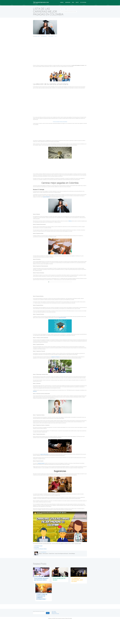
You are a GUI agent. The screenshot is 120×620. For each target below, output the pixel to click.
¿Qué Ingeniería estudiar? (38, 545)
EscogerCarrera (44, 36)
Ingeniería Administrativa (44, 454)
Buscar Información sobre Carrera (38, 611)
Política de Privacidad (55, 613)
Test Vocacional (83, 2)
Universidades (67, 2)
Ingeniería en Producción (55, 356)
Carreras (61, 2)
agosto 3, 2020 (37, 36)
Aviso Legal (54, 611)
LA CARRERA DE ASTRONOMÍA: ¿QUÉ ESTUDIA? (77, 580)
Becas (73, 2)
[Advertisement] (60, 51)
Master (77, 2)
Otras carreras (51, 36)
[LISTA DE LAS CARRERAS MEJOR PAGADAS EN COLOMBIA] (45, 27)
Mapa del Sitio (54, 612)
